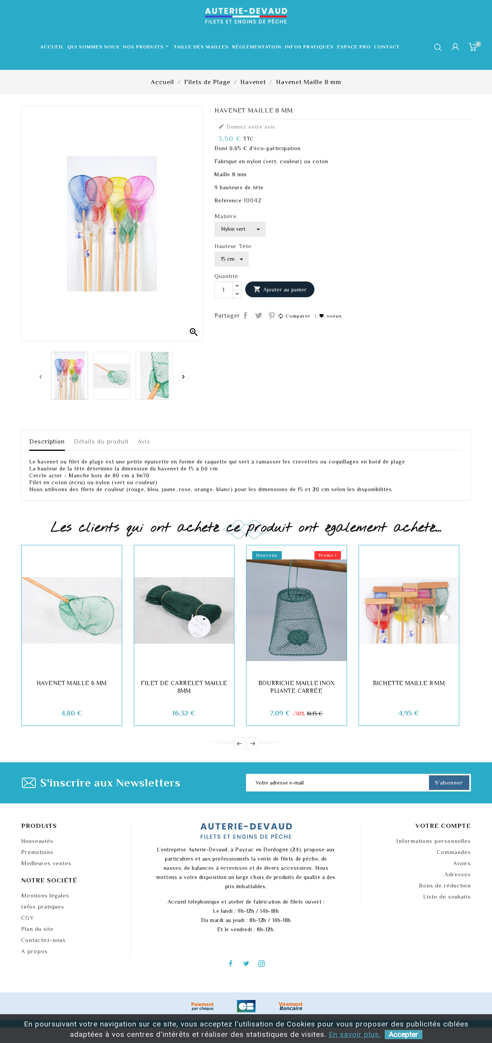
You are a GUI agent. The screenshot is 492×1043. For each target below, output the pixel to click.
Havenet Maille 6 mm (72, 683)
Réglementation (256, 47)
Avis (144, 441)
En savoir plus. (355, 1034)
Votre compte (443, 825)
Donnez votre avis (246, 126)
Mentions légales (45, 895)
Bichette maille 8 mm (409, 683)
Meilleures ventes (46, 863)
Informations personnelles (433, 841)
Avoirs (462, 863)
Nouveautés (37, 841)
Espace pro (354, 47)
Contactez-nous (43, 940)
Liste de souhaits (447, 896)
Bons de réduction (445, 885)
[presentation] (41, 376)
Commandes (454, 852)
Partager (245, 315)
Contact (387, 47)
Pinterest (271, 315)
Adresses (457, 874)
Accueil (52, 47)
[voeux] (63, 667)
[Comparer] (80, 667)
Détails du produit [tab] (101, 441)
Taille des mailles (201, 47)
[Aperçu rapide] (97, 667)
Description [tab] (47, 441)
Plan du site (37, 928)
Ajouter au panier (280, 289)
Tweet (258, 315)
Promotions (37, 852)
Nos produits (146, 46)
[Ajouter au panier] (45, 667)
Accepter (403, 1034)
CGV (27, 917)
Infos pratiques (309, 47)
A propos (34, 951)
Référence (228, 200)
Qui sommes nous (93, 47)
